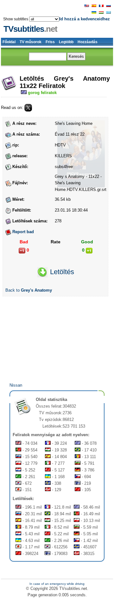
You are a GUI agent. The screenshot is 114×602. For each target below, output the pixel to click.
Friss (50, 42)
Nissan (16, 385)
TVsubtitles (30, 29)
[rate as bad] (22, 251)
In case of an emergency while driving (57, 583)
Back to (28, 290)
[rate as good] (89, 251)
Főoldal (9, 42)
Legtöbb (66, 42)
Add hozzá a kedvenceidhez (82, 19)
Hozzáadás (88, 42)
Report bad (23, 231)
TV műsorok (30, 42)
